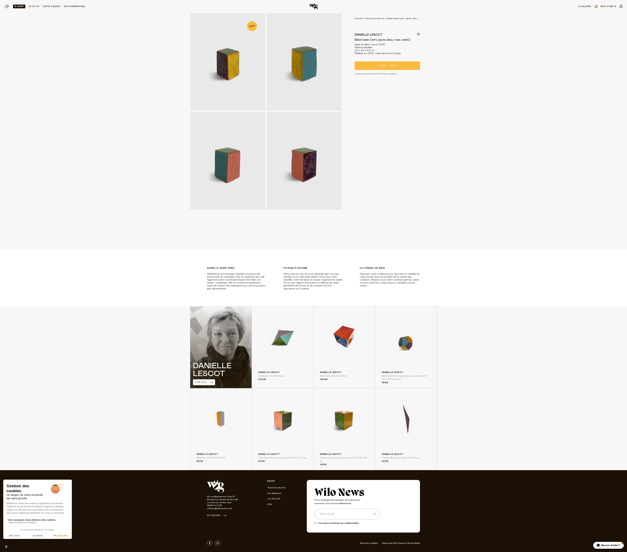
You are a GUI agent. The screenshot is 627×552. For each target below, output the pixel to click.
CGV (269, 504)
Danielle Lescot (368, 34)
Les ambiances (274, 493)
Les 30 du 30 (273, 499)
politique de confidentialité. (345, 523)
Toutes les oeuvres (375, 18)
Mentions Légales (369, 543)
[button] (608, 545)
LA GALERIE (584, 6)
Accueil (359, 18)
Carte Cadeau (51, 6)
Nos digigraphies (74, 6)
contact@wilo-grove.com (219, 508)
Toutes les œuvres (276, 488)
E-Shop (19, 6)
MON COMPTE (608, 6)
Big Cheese (399, 543)
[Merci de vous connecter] (418, 34)
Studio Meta (414, 543)
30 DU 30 (34, 6)
